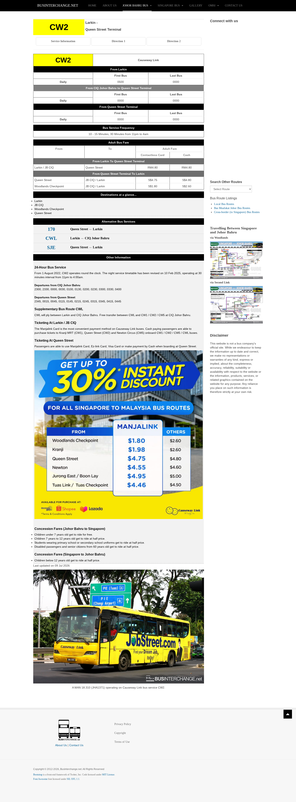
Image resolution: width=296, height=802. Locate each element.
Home (92, 5)
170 (51, 229)
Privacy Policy (122, 724)
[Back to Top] (288, 714)
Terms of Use (122, 741)
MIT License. (108, 774)
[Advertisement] (236, 105)
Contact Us (233, 5)
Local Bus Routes (224, 204)
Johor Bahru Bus (136, 5)
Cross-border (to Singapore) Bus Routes (237, 212)
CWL (51, 238)
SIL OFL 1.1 (73, 779)
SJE (51, 247)
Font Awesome (40, 779)
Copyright (120, 732)
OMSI (212, 5)
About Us (109, 5)
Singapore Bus (169, 5)
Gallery (195, 5)
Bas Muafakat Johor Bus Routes (232, 208)
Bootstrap (37, 774)
